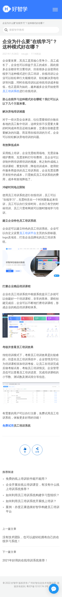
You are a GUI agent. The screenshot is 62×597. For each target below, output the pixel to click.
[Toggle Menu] (55, 9)
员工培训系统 (10, 91)
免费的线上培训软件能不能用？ (26, 478)
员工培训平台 (27, 233)
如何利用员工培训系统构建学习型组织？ (32, 495)
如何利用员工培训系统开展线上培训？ (31, 501)
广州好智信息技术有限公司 (42, 583)
